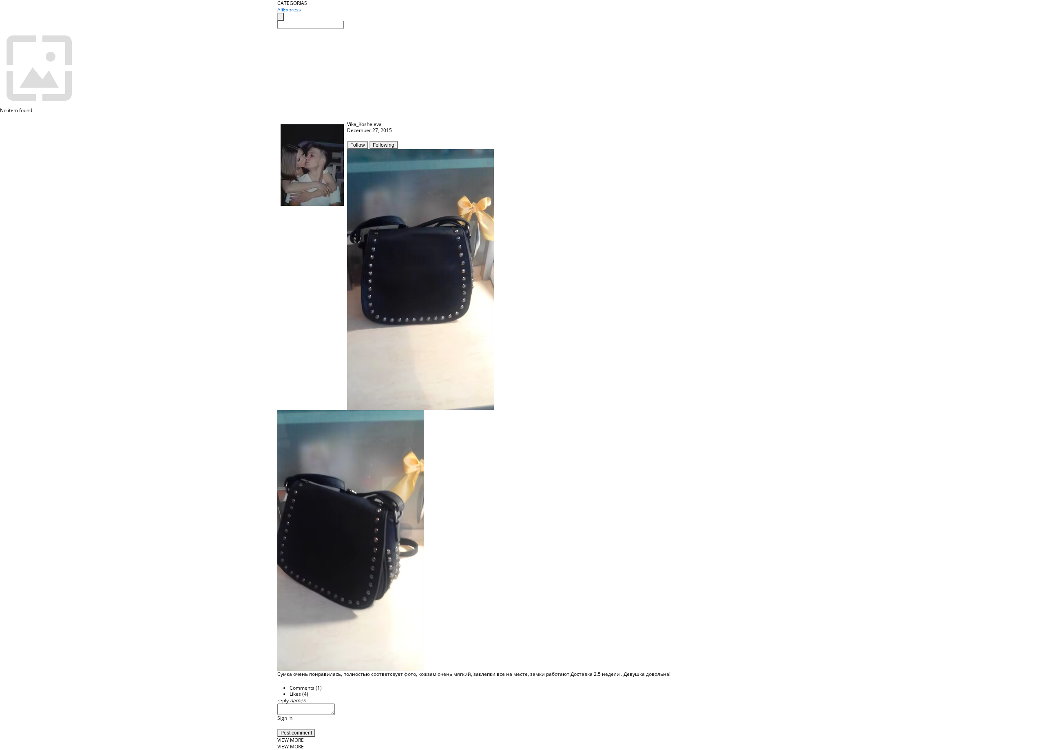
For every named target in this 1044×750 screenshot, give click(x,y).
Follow (357, 145)
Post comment (296, 733)
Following (383, 145)
